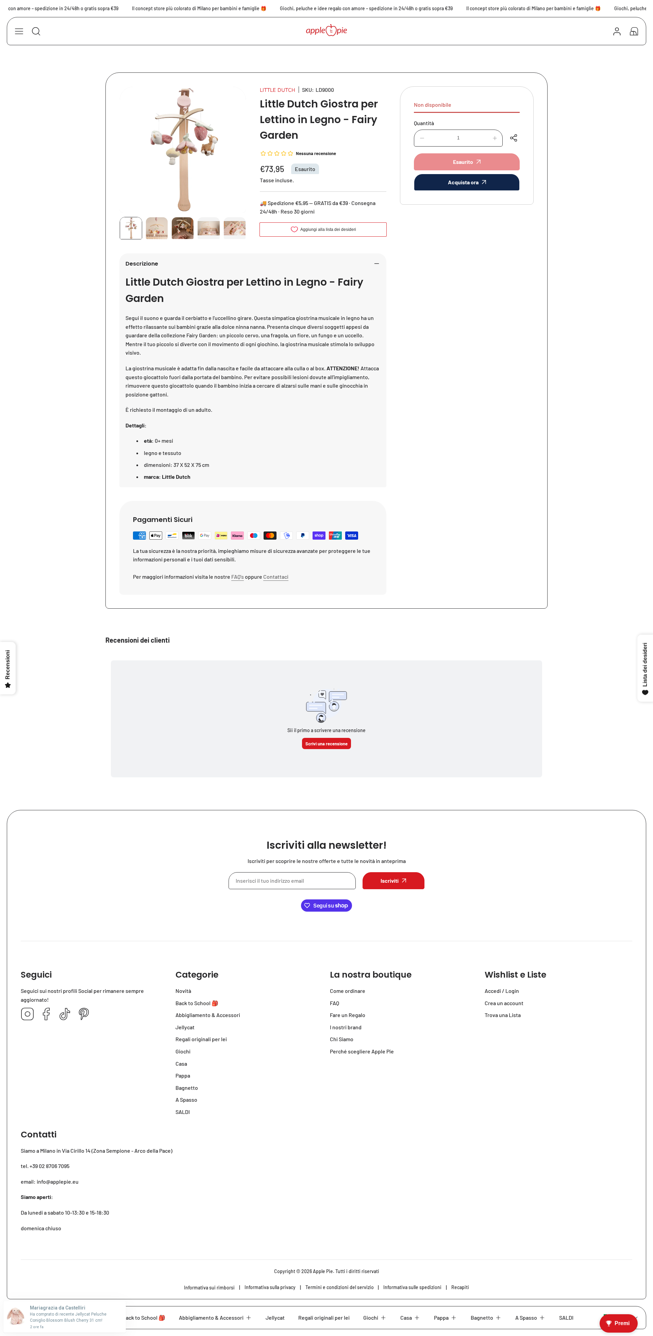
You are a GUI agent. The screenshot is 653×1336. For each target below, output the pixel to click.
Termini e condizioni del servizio (339, 1287)
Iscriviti (390, 880)
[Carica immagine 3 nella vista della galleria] (182, 228)
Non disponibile (432, 104)
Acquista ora (463, 182)
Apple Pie (323, 1271)
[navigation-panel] (19, 31)
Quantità (424, 123)
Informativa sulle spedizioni (412, 1287)
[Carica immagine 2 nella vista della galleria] (157, 228)
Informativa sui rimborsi (209, 1287)
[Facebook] (46, 1014)
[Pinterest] (83, 1014)
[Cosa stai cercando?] (36, 31)
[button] (634, 31)
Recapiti (460, 1287)
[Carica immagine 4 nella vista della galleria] (208, 228)
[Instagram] (27, 1014)
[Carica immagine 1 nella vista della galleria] (131, 228)
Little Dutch (277, 90)
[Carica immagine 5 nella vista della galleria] (234, 228)
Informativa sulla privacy (270, 1287)
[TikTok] (65, 1014)
